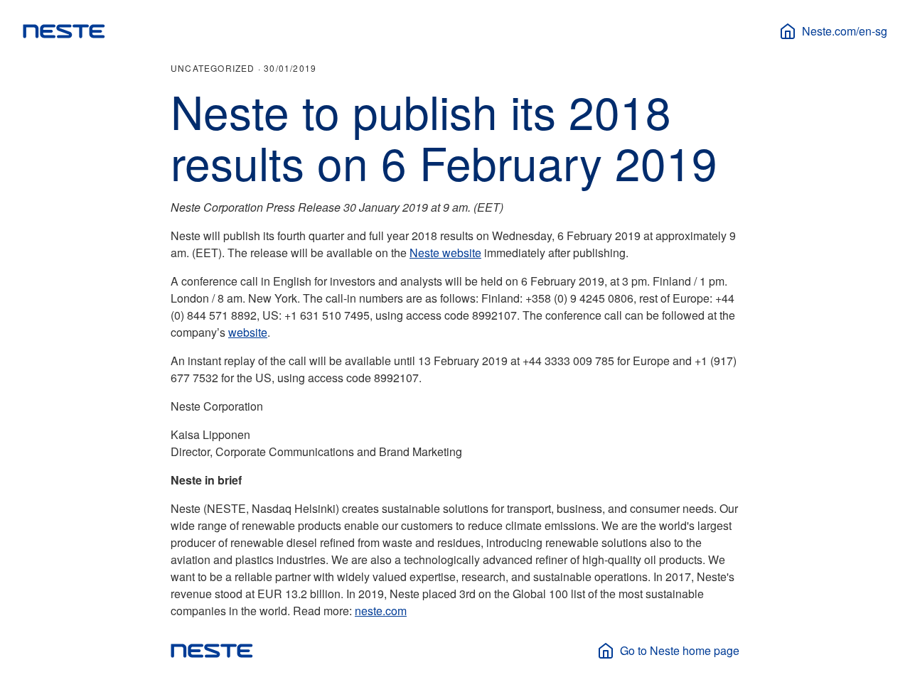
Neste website (445, 252)
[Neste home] (64, 31)
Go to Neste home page (679, 650)
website (247, 332)
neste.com (381, 610)
